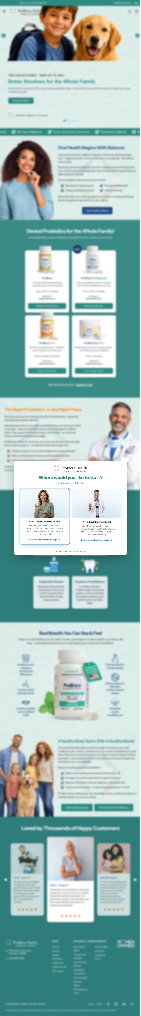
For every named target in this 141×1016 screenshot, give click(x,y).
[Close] (121, 465)
